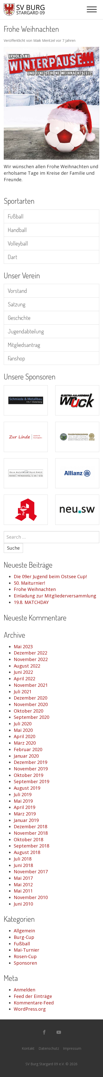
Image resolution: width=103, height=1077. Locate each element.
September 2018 (31, 846)
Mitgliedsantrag (24, 344)
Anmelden (24, 990)
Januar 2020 (26, 756)
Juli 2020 (23, 724)
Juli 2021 (23, 692)
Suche (13, 548)
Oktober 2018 (28, 839)
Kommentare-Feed (34, 1003)
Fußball (16, 216)
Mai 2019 (23, 801)
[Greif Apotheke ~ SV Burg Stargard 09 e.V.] (26, 510)
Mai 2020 (23, 730)
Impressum (72, 1048)
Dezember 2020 (30, 698)
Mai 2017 (23, 878)
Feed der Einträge (33, 996)
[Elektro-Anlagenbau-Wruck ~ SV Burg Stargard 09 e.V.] (77, 400)
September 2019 (31, 781)
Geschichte (19, 317)
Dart (12, 256)
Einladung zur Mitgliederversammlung (55, 596)
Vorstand (17, 290)
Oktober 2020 (28, 711)
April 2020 (24, 736)
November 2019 (31, 769)
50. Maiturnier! (29, 583)
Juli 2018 (23, 859)
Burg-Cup (24, 937)
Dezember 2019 (30, 762)
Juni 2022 (23, 672)
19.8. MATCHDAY (31, 602)
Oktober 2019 (28, 775)
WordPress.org (30, 1009)
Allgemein (24, 931)
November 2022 (31, 659)
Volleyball (18, 243)
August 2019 (27, 788)
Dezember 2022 (30, 653)
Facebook (44, 1032)
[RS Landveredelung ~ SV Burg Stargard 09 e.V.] (77, 437)
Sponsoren (25, 963)
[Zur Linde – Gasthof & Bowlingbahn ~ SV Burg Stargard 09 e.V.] (26, 437)
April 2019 (24, 807)
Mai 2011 (23, 891)
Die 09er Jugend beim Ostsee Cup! (50, 576)
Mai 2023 (23, 646)
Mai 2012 (23, 885)
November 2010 (31, 897)
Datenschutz (48, 1048)
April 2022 (24, 679)
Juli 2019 (23, 794)
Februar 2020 (28, 749)
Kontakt (28, 1048)
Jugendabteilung (26, 331)
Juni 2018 (23, 865)
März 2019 (25, 814)
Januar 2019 (26, 820)
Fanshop (16, 358)
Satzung (17, 304)
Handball (17, 229)
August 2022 (27, 666)
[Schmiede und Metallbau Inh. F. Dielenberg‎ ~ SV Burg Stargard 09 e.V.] (26, 400)
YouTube (59, 1032)
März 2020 (25, 743)
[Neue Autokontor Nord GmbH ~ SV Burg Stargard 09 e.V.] (26, 473)
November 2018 (31, 833)
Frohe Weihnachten (35, 589)
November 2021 (31, 685)
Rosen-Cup (25, 956)
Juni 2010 (23, 904)
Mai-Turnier (26, 950)
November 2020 (31, 704)
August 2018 (27, 852)
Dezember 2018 (30, 826)
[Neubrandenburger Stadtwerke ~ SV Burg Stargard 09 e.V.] (77, 510)
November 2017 (31, 872)
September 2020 (31, 717)
